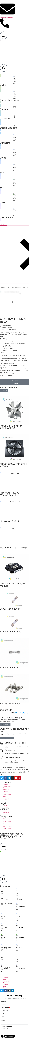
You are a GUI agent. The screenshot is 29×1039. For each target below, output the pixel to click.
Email (2, 1014)
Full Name (3, 1001)
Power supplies (7, 821)
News (4, 788)
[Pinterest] (19, 778)
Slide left (3, 224)
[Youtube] (16, 778)
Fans (4, 818)
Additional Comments (8, 1026)
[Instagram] (12, 778)
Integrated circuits (8, 820)
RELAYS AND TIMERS (9, 287)
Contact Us (6, 811)
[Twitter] (2, 778)
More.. (4, 823)
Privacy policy (6, 805)
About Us (5, 977)
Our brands (6, 789)
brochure (5, 791)
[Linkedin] (9, 778)
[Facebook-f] (5, 778)
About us (5, 784)
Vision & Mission (7, 786)
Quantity (3, 1020)
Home (1, 287)
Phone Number (5, 1007)
